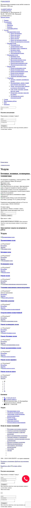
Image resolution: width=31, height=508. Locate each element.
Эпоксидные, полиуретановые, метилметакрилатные (16, 415)
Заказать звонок (5, 17)
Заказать (3, 247)
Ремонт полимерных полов (18, 68)
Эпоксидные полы (16, 58)
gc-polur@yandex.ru (6, 9)
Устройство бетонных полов (15, 412)
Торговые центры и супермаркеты (17, 437)
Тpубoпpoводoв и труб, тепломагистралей (17, 97)
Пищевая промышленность (15, 444)
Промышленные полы (13, 32)
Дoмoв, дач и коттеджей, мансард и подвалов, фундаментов (20, 87)
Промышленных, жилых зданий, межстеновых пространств (20, 83)
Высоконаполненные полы (18, 60)
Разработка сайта (6, 466)
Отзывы (9, 23)
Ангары (9, 450)
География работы (12, 28)
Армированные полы (17, 46)
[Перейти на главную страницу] (5, 1)
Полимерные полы (12, 55)
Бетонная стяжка (15, 50)
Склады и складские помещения (16, 430)
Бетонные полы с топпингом (19, 48)
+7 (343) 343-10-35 (6, 10)
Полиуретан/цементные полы (19, 63)
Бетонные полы (11, 43)
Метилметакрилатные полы (18, 65)
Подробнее (4, 245)
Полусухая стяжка (16, 51)
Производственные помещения (16, 442)
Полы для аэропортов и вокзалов (20, 41)
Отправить (4, 126)
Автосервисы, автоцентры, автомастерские (15, 446)
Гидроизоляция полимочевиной (16, 422)
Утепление (10, 78)
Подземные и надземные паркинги (17, 429)
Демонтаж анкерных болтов (18, 76)
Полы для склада (15, 35)
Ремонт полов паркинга (17, 73)
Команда (9, 27)
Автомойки (10, 449)
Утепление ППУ (12, 419)
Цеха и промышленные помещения (17, 435)
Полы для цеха (15, 38)
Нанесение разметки (13, 421)
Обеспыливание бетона (17, 53)
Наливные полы (15, 56)
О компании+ (8, 22)
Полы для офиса (15, 37)
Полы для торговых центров (19, 40)
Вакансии (10, 25)
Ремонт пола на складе (17, 74)
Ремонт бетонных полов (17, 70)
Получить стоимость (6, 215)
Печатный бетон (15, 45)
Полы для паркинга (16, 33)
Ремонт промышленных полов (19, 71)
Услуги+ (6, 30)
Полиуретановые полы (17, 61)
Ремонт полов (11, 66)
